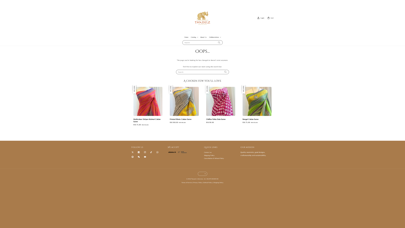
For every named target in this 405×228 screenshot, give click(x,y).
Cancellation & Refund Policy (214, 158)
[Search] (219, 42)
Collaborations (214, 37)
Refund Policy (208, 182)
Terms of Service (187, 182)
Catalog (193, 37)
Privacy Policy (197, 182)
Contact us (208, 152)
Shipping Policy (209, 155)
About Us (203, 37)
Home (186, 37)
